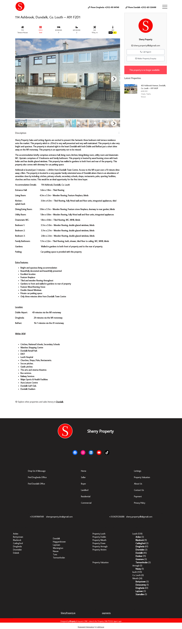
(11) (141, 556)
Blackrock (17, 540)
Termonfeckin (59, 557)
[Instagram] (83, 452)
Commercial (86, 502)
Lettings (137, 471)
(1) (137, 565)
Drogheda (17, 546)
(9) (141, 540)
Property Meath (99, 540)
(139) (137, 533)
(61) (142, 546)
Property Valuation (142, 477)
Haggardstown (59, 541)
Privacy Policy (139, 502)
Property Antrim (99, 549)
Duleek (16, 552)
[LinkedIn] (91, 452)
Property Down (99, 543)
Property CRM (103, 621)
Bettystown (18, 537)
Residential (85, 496)
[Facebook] (75, 452)
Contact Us (139, 490)
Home (83, 471)
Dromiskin (17, 549)
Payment (138, 496)
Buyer (83, 483)
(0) (138, 575)
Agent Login (118, 621)
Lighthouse (100, 627)
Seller (83, 477)
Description (20, 132)
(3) (140, 537)
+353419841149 (37, 516)
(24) (137, 578)
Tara (55, 554)
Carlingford (18, 543)
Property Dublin (99, 537)
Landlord (84, 490)
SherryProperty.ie (68, 613)
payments (106, 613)
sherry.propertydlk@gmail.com (147, 45)
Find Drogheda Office (37, 477)
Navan (55, 551)
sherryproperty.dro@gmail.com (59, 516)
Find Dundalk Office (36, 483)
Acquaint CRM (82, 621)
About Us (138, 483)
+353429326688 (116, 516)
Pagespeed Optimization (86, 627)
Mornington (58, 548)
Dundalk (56, 538)
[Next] (114, 79)
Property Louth (99, 533)
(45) (141, 552)
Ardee (15, 533)
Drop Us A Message (37, 471)
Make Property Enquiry (146, 58)
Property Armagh (100, 546)
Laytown (56, 544)
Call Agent (146, 52)
